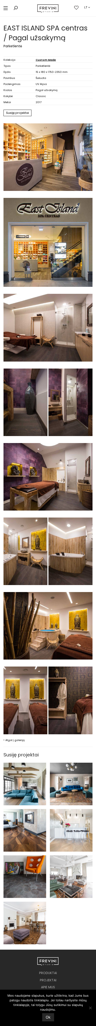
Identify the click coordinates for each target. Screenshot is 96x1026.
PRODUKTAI (48, 973)
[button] (5, 8)
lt (86, 7)
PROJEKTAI (48, 980)
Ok (48, 1017)
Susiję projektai (17, 113)
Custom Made (46, 60)
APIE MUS (48, 987)
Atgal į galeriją (13, 740)
